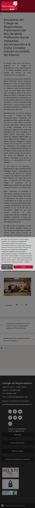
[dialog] (17, 254)
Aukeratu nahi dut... (7, 267)
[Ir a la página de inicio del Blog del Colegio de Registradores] (9, 5)
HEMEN (6, 255)
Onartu (23, 267)
